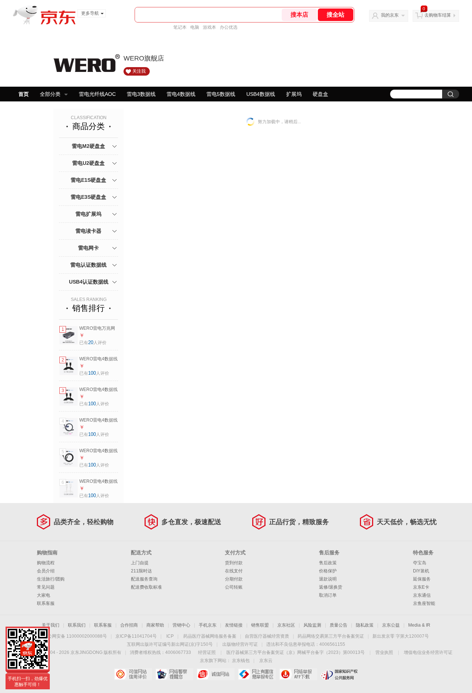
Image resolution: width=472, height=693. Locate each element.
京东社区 (286, 625)
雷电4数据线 (181, 94)
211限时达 (141, 571)
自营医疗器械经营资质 (267, 636)
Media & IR (419, 625)
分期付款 (234, 579)
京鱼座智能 (424, 603)
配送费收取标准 (146, 587)
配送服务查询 (144, 579)
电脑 (194, 27)
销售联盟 (260, 625)
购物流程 (46, 562)
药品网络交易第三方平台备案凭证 (331, 636)
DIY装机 (421, 571)
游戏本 (209, 27)
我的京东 (390, 15)
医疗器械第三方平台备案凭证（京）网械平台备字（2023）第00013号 (295, 652)
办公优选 (228, 27)
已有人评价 (93, 342)
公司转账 (234, 587)
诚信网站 (216, 674)
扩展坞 (294, 94)
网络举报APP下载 (298, 674)
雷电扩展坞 (88, 214)
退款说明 (328, 579)
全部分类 (50, 94)
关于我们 (50, 625)
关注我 (139, 71)
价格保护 (328, 571)
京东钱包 (241, 660)
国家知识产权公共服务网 (339, 674)
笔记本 (180, 27)
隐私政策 (365, 625)
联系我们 (77, 625)
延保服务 (422, 579)
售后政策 (328, 562)
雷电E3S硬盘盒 (88, 197)
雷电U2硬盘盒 (88, 163)
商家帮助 (155, 625)
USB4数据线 (260, 94)
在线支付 (234, 571)
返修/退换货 (330, 587)
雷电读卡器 (88, 231)
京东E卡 (421, 587)
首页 (23, 94)
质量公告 (338, 625)
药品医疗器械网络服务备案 (209, 636)
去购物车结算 (437, 15)
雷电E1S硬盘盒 (88, 180)
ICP (170, 636)
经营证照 (207, 652)
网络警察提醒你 (174, 674)
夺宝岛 (419, 562)
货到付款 (234, 562)
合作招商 (129, 625)
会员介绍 (46, 571)
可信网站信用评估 (133, 674)
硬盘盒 (320, 94)
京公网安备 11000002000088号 (75, 636)
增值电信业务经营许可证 (428, 652)
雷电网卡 (88, 248)
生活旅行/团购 (51, 579)
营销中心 (181, 625)
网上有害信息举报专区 (257, 674)
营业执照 (384, 652)
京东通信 (422, 595)
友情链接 (234, 625)
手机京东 (207, 625)
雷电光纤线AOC (97, 94)
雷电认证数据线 (88, 265)
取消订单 (328, 595)
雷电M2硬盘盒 (88, 146)
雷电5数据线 (220, 94)
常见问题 (46, 587)
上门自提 (140, 562)
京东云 (266, 660)
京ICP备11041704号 (136, 636)
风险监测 (312, 625)
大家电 (43, 595)
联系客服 (46, 603)
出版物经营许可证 (240, 644)
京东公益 (391, 625)
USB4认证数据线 (88, 282)
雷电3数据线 (141, 94)
